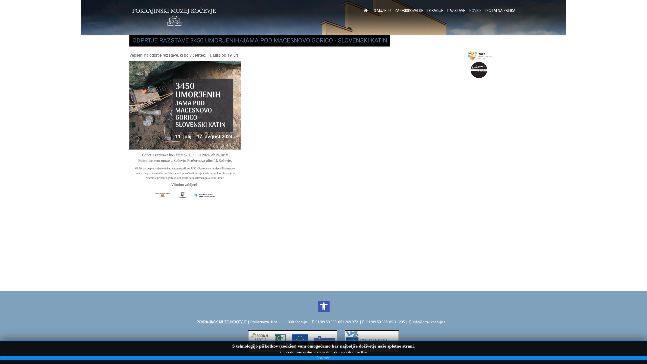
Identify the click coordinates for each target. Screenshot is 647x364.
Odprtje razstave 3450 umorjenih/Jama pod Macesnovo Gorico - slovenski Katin (259, 40)
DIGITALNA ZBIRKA (501, 11)
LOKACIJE (435, 11)
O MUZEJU (382, 11)
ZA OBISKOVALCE (409, 11)
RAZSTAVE (456, 11)
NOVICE (475, 11)
